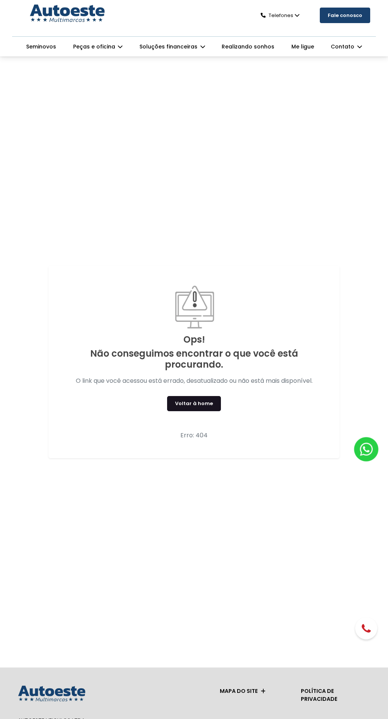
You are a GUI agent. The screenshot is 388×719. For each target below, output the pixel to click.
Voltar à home (194, 403)
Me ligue (302, 46)
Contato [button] (343, 46)
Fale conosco (345, 15)
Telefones (281, 15)
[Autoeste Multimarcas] (67, 14)
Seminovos (41, 46)
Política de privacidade (319, 695)
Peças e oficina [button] (95, 46)
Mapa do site (239, 691)
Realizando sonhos (248, 46)
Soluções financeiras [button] (169, 46)
